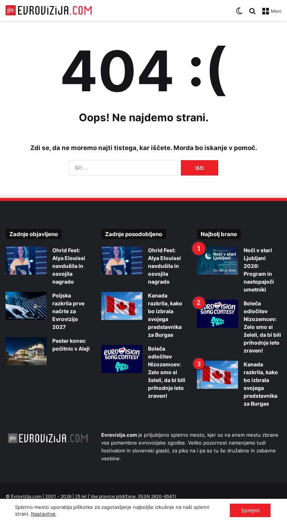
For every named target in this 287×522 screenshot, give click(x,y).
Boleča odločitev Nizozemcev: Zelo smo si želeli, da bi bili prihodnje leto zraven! (166, 372)
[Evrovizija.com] (49, 10)
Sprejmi (250, 510)
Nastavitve (43, 514)
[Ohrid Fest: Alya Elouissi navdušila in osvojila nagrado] (26, 261)
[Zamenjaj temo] (239, 13)
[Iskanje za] (252, 13)
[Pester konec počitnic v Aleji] (26, 351)
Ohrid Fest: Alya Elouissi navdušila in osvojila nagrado (68, 266)
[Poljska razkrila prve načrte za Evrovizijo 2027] (26, 306)
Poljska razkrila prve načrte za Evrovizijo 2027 (68, 311)
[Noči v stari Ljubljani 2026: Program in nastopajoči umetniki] (217, 261)
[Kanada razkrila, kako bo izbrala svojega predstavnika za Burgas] (121, 306)
